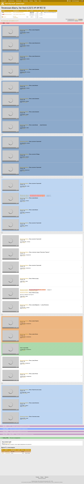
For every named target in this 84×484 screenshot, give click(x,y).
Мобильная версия (42, 478)
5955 (3, 451)
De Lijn (15, 16)
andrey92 (23, 33)
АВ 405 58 (42, 195)
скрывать (76, 19)
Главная (37, 477)
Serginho (23, 128)
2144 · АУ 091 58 (42, 289)
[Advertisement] (42, 465)
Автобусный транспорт (14, 3)
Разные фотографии (33, 290)
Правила (46, 477)
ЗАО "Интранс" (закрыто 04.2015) (19, 14)
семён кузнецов (25, 157)
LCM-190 (7, 451)
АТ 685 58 (42, 196)
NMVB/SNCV (16, 17)
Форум (41, 477)
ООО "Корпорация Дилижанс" (19, 12)
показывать (81, 20)
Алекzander (24, 308)
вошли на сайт (7, 443)
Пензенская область (8, 12)
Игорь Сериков (24, 102)
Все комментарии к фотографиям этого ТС (9, 20)
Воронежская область (8, 14)
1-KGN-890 (7, 453)
